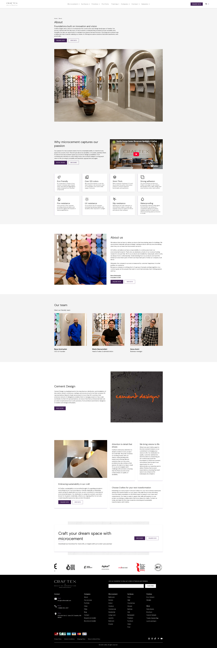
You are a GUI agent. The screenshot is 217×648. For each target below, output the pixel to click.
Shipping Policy (81, 639)
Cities (85, 606)
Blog (85, 612)
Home (55, 18)
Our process (88, 600)
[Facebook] (149, 638)
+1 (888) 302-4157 (63, 608)
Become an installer (90, 621)
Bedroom (111, 621)
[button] (73, 4)
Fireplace (130, 618)
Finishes (95, 4)
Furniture (130, 621)
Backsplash (130, 615)
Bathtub (129, 609)
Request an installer (90, 618)
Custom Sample (151, 615)
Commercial (112, 609)
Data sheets (150, 609)
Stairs (129, 624)
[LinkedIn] (158, 638)
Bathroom (111, 597)
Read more (60, 408)
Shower (129, 606)
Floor (129, 597)
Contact (135, 4)
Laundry (111, 618)
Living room (112, 615)
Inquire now (196, 4)
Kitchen (110, 600)
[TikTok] (155, 638)
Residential (111, 612)
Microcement (73, 4)
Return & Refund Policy (94, 639)
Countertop (131, 603)
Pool (128, 627)
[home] (36, 4)
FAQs (85, 609)
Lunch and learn (151, 621)
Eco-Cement (150, 597)
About (86, 597)
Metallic (148, 600)
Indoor (110, 603)
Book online (60, 162)
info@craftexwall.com (64, 600)
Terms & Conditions (69, 639)
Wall (128, 600)
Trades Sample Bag (152, 618)
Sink (128, 612)
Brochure (139, 538)
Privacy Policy (57, 639)
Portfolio (105, 4)
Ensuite (110, 624)
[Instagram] (152, 638)
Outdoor (111, 606)
